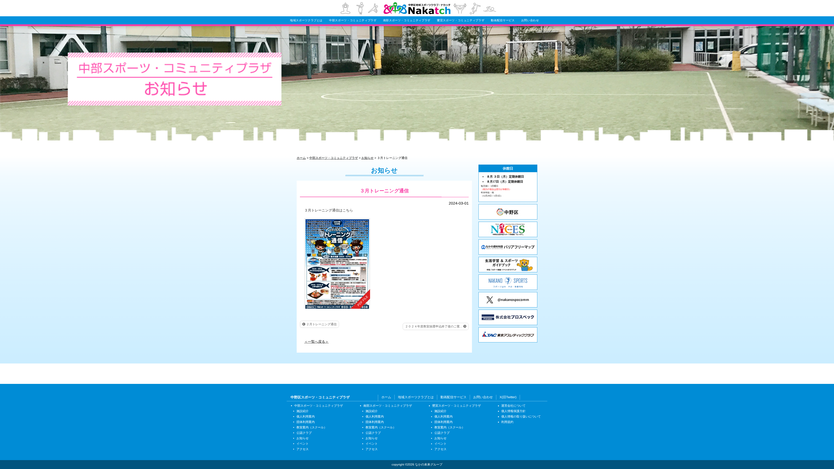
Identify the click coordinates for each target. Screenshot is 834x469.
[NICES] (508, 229)
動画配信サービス (503, 20)
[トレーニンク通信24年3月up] (337, 263)
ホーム (386, 397)
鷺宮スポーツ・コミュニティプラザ (460, 20)
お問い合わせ (530, 20)
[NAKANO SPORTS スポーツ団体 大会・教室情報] (508, 282)
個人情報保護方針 (513, 411)
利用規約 (507, 422)
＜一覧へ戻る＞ (316, 341)
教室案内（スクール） (311, 427)
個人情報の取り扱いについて (521, 416)
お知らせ (302, 438)
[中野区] (508, 211)
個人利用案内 (305, 416)
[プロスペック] (508, 317)
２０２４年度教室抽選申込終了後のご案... (434, 326)
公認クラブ (304, 432)
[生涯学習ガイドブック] (508, 264)
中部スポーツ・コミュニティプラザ (352, 20)
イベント (302, 443)
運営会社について (513, 405)
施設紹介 (302, 411)
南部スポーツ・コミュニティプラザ (406, 20)
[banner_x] (508, 299)
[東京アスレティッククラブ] (508, 335)
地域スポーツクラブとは (306, 20)
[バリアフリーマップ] (508, 247)
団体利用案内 (305, 422)
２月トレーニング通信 (321, 324)
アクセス (302, 449)
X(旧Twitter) (508, 397)
